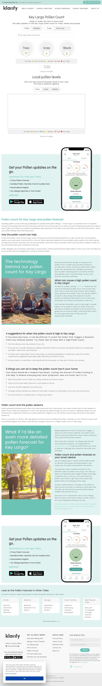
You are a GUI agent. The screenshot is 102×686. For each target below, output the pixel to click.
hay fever (80, 286)
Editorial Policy (57, 645)
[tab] (49, 28)
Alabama (27, 605)
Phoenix (88, 617)
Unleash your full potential (37, 657)
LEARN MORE (13, 195)
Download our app (62, 446)
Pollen (27, 28)
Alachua (6, 605)
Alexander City (30, 608)
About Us (55, 651)
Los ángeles (90, 610)
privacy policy (83, 662)
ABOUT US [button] (95, 8)
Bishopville (69, 612)
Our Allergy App (33, 645)
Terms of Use (57, 642)
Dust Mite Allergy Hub (35, 638)
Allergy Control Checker (36, 642)
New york (88, 608)
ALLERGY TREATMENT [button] (80, 8)
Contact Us (56, 648)
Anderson (68, 605)
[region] (46, 111)
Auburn (26, 610)
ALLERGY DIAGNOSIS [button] (62, 8)
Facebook (78, 667)
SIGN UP (85, 650)
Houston (88, 615)
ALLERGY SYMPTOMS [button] (44, 8)
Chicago (88, 612)
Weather (36, 28)
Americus (48, 608)
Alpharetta (48, 605)
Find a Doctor (32, 648)
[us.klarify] (10, 8)
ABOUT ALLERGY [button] (28, 8)
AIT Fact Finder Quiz (34, 654)
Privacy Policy (57, 638)
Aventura (7, 612)
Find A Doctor (93, 2)
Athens (47, 610)
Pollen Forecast (32, 651)
